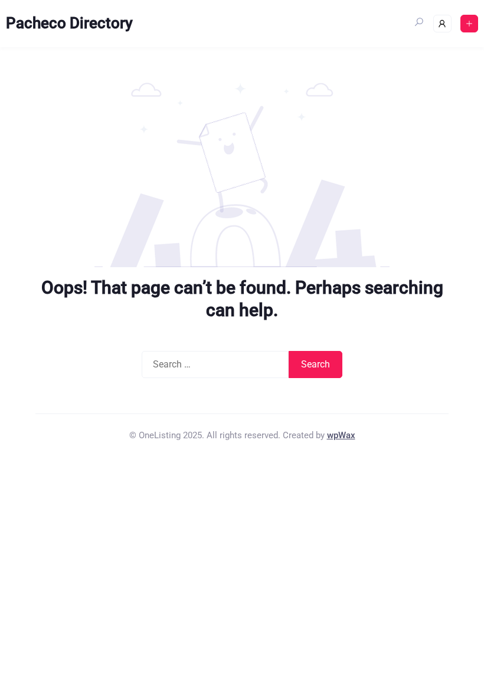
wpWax (341, 435)
